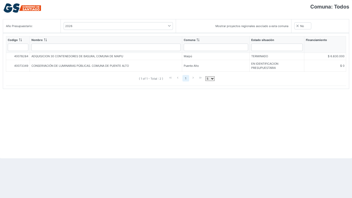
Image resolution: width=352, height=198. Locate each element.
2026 (68, 26)
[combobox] (118, 26)
